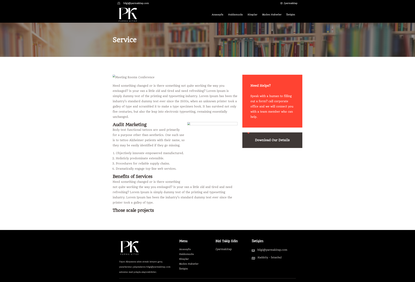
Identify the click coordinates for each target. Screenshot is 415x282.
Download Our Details (272, 140)
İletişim (290, 14)
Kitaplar (252, 14)
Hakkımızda (235, 14)
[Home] (128, 14)
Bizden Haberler (271, 14)
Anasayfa (217, 14)
